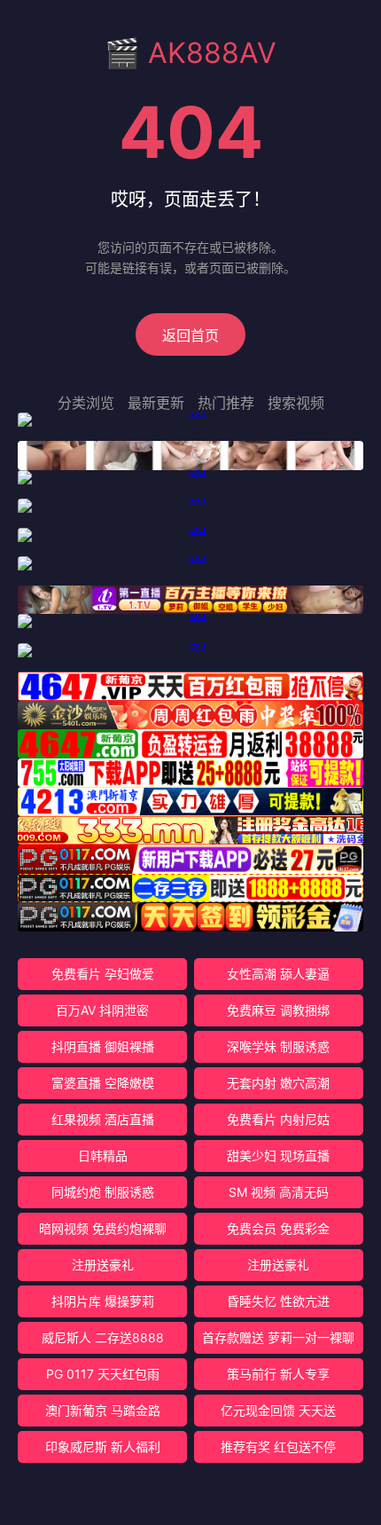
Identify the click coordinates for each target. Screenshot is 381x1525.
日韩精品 (103, 1155)
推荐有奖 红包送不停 (278, 1446)
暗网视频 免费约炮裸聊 (103, 1228)
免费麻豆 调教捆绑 (278, 1010)
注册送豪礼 (103, 1264)
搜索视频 (296, 403)
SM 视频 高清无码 (279, 1191)
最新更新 (156, 403)
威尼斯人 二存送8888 (103, 1337)
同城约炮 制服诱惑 (102, 1191)
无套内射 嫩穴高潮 (278, 1082)
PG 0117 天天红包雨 (102, 1373)
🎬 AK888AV (190, 52)
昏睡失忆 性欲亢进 (278, 1301)
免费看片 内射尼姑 (278, 1119)
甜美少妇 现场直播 (278, 1155)
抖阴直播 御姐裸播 (102, 1046)
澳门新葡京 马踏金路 (102, 1410)
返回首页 (190, 335)
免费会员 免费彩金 (278, 1228)
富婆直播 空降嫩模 (102, 1082)
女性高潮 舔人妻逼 (278, 973)
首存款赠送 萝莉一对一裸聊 (278, 1337)
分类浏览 (86, 403)
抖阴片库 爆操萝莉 (102, 1301)
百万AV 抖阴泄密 (102, 1010)
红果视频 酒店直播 (102, 1119)
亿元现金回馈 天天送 (278, 1410)
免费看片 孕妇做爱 (102, 973)
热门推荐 (226, 403)
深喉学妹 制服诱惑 (278, 1046)
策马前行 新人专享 (278, 1373)
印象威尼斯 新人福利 (102, 1446)
